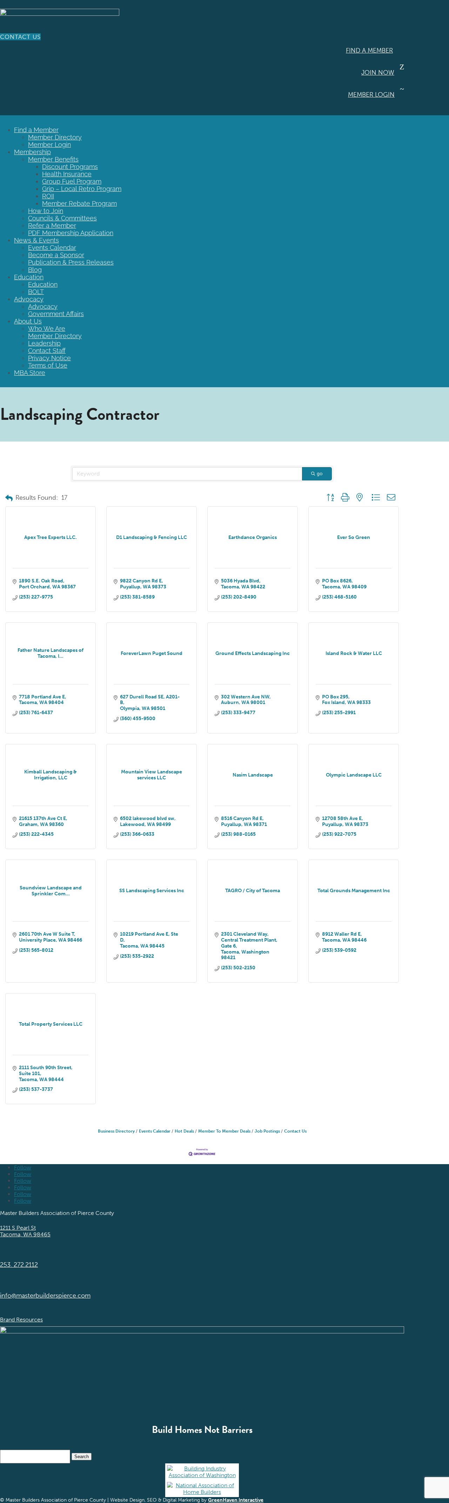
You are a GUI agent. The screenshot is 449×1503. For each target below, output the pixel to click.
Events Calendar (52, 247)
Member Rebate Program (79, 203)
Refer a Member (52, 225)
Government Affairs (56, 313)
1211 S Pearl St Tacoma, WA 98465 (25, 1231)
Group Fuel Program (71, 181)
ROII (48, 196)
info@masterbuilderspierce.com (45, 1295)
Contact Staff (47, 350)
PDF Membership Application (70, 233)
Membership (32, 152)
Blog (35, 269)
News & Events (36, 240)
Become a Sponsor (56, 255)
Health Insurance (67, 174)
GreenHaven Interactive (235, 1500)
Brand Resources (21, 1319)
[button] (9, 498)
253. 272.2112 (19, 1265)
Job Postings (267, 1131)
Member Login (371, 94)
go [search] (320, 474)
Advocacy (28, 299)
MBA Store (29, 372)
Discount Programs (70, 166)
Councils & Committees (62, 218)
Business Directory (116, 1131)
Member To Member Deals (224, 1131)
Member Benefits (53, 159)
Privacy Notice (49, 358)
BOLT (36, 291)
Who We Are (46, 328)
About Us (28, 321)
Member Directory (55, 137)
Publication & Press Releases (71, 262)
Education (28, 277)
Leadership (44, 343)
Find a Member (369, 50)
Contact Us (20, 36)
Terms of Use (47, 365)
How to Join (45, 210)
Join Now (377, 72)
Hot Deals (184, 1131)
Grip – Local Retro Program (81, 188)
